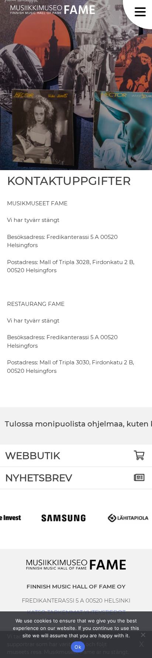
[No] (142, 634)
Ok (78, 647)
